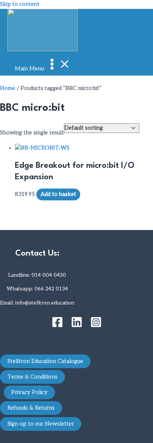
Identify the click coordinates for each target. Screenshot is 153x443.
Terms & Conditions (32, 377)
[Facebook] (57, 326)
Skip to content (19, 4)
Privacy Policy (29, 392)
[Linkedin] (76, 326)
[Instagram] (95, 326)
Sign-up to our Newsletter (40, 424)
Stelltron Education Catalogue (45, 361)
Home (7, 88)
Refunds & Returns (31, 408)
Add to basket (58, 194)
